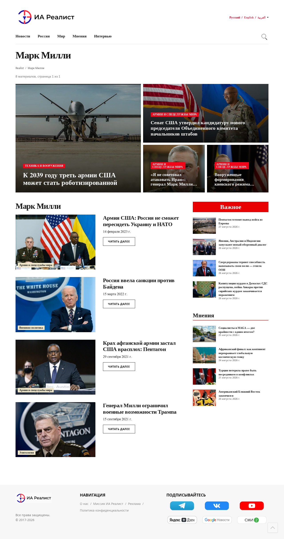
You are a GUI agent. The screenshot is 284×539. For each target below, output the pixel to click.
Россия (44, 36)
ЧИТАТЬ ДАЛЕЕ (119, 241)
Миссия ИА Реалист (108, 504)
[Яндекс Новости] (182, 520)
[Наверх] (273, 528)
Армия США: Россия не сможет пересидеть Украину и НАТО (141, 220)
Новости (23, 36)
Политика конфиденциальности (104, 510)
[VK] (217, 505)
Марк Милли (36, 68)
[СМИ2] (251, 520)
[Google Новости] (217, 520)
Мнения (80, 36)
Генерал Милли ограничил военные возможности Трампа (139, 408)
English (249, 17)
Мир (61, 36)
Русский (234, 17)
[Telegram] (182, 505)
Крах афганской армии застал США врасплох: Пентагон (139, 346)
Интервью (103, 36)
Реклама (134, 504)
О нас (84, 504)
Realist (20, 68)
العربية (262, 17)
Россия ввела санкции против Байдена (139, 283)
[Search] (263, 36)
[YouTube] (251, 505)
